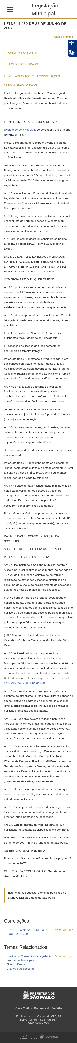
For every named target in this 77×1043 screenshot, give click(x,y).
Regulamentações (20, 76)
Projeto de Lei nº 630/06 (20, 129)
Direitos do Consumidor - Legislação (29, 956)
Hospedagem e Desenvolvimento (39, 1036)
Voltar (56, 36)
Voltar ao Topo (64, 929)
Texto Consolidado (23, 64)
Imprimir (68, 36)
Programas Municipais (20, 960)
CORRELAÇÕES (49, 76)
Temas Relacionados (22, 84)
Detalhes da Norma (23, 53)
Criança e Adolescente (21, 968)
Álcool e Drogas (16, 964)
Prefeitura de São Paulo (39, 993)
